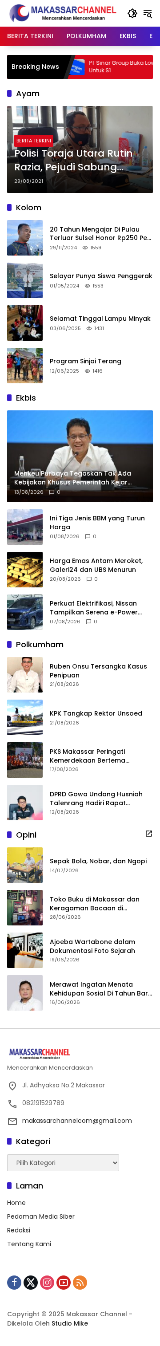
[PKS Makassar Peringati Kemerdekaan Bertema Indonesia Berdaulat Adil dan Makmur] (25, 760)
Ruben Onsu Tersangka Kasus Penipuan (98, 671)
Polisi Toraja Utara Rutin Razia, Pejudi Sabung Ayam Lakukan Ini (73, 160)
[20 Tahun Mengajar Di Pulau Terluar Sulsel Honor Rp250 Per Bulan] (25, 238)
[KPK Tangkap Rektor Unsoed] (25, 717)
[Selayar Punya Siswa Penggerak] (25, 280)
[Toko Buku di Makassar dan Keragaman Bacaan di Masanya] (25, 907)
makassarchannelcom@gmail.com (77, 1120)
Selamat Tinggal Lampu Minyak (100, 319)
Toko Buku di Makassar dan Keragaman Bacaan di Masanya (95, 904)
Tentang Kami (29, 1244)
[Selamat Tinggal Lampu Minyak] (25, 323)
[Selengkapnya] (149, 834)
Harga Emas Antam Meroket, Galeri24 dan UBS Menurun (96, 565)
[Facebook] (14, 1282)
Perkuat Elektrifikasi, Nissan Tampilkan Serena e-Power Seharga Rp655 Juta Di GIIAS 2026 (96, 608)
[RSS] (80, 1282)
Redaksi (18, 1230)
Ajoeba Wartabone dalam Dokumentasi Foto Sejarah (92, 946)
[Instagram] (47, 1282)
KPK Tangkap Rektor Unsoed (96, 713)
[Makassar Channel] (62, 12)
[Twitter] (31, 1282)
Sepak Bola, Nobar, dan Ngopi (98, 861)
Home (16, 1202)
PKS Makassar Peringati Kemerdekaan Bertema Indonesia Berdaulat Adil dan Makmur (97, 756)
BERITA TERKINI (33, 140)
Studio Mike (70, 1323)
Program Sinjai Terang (85, 361)
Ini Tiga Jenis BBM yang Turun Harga (97, 522)
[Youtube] (63, 1282)
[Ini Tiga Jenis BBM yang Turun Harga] (25, 527)
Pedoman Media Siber (41, 1216)
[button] (132, 13)
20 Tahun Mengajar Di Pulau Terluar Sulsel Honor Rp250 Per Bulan (100, 234)
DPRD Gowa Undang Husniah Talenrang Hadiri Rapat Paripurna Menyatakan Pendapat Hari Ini (96, 798)
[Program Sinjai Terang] (25, 365)
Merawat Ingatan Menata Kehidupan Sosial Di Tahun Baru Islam (101, 989)
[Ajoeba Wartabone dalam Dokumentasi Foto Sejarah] (25, 950)
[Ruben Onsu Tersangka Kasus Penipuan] (25, 675)
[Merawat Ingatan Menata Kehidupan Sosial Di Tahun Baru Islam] (25, 993)
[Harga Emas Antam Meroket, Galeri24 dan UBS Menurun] (25, 569)
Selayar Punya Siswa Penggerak (101, 276)
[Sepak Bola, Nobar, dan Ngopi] (25, 865)
